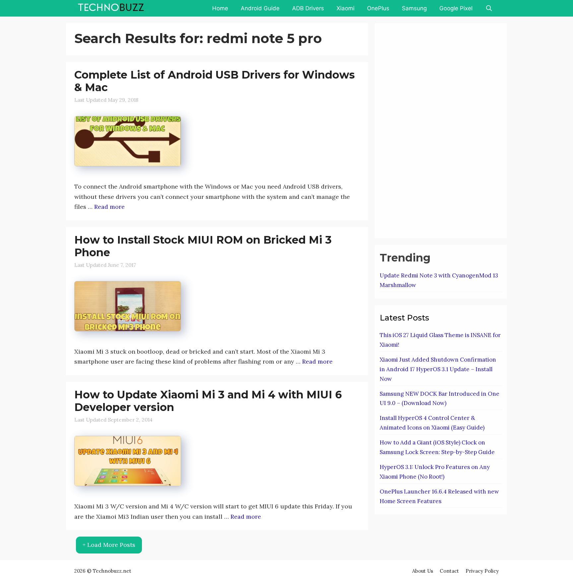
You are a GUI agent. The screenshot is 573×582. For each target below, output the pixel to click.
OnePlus (378, 8)
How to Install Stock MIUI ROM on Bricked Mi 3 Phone (203, 246)
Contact (449, 571)
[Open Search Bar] (489, 8)
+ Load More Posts (109, 545)
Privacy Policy (482, 571)
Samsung (414, 8)
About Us (422, 571)
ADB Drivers (308, 8)
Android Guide (260, 8)
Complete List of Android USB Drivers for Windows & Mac (214, 81)
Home (220, 8)
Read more (109, 206)
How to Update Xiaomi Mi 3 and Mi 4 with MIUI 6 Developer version (208, 401)
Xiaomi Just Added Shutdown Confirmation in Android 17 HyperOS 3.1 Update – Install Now (438, 369)
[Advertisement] (429, 129)
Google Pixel (456, 8)
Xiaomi (345, 8)
